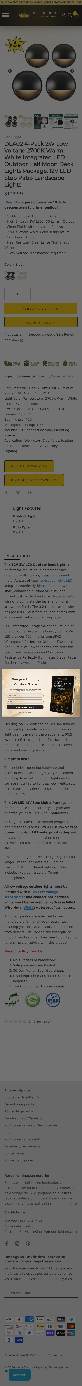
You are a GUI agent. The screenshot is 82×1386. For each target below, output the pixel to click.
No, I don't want (25, 713)
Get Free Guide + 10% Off (25, 707)
